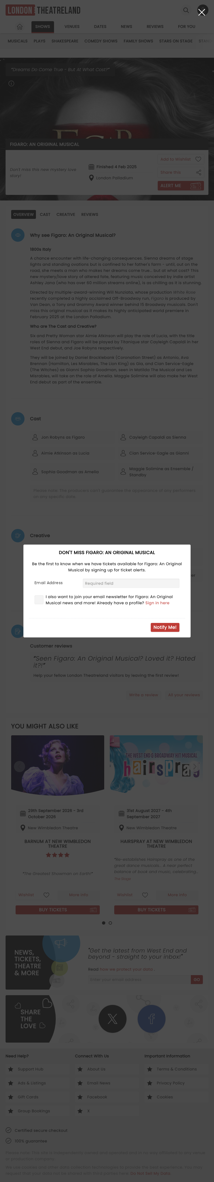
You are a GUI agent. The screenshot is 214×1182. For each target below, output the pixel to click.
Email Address (49, 583)
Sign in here (157, 603)
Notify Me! (165, 627)
